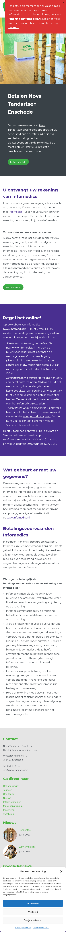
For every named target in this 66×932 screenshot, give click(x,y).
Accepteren (33, 903)
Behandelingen (11, 786)
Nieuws (7, 798)
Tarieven (7, 790)
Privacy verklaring (23, 927)
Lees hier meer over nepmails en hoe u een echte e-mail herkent (34, 23)
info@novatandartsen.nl (16, 770)
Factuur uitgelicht (18, 162)
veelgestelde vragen (36, 416)
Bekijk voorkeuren (33, 920)
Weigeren (33, 911)
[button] (61, 871)
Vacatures (8, 814)
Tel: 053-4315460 (11, 766)
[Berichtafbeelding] (10, 835)
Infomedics (15, 211)
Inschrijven (9, 810)
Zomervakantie (27, 846)
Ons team (8, 794)
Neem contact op (13, 287)
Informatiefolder (12, 802)
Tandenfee (25, 830)
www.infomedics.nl (15, 328)
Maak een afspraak (13, 806)
